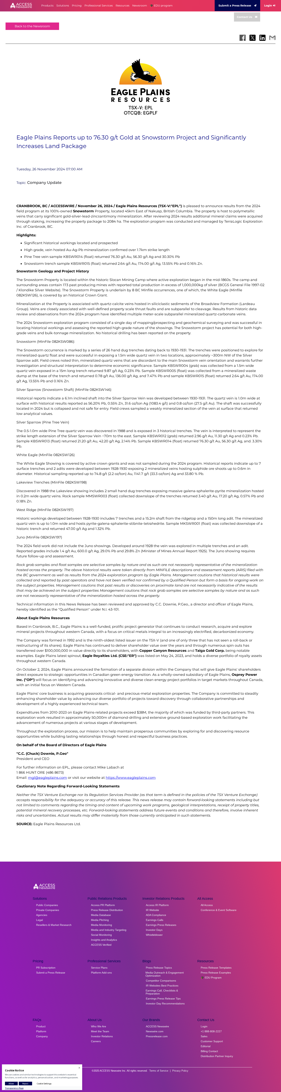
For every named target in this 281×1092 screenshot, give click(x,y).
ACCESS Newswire (157, 1026)
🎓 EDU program (161, 5)
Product (40, 1026)
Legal (39, 919)
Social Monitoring (101, 934)
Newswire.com (154, 1031)
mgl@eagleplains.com (47, 778)
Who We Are (98, 1026)
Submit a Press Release (234, 5)
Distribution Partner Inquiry (217, 1056)
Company (42, 1036)
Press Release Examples (216, 972)
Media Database (101, 915)
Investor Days (154, 929)
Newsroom (139, 5)
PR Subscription (45, 967)
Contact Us (244, 17)
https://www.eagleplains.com (131, 778)
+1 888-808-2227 (211, 1031)
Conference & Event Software (218, 910)
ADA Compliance (156, 915)
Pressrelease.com (157, 1036)
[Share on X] (252, 38)
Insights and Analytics (104, 939)
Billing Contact (209, 1051)
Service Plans (99, 967)
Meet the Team (100, 1031)
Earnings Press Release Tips (163, 998)
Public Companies (47, 905)
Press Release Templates (216, 967)
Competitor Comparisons (161, 980)
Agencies (41, 915)
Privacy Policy (180, 1070)
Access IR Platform (157, 905)
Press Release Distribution (107, 910)
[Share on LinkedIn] (262, 38)
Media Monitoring (101, 924)
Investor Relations (102, 1036)
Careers (96, 1041)
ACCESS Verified (101, 944)
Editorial (205, 1046)
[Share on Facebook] (243, 38)
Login (268, 5)
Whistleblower (154, 934)
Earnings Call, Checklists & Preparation (162, 992)
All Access (207, 905)
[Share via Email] (272, 38)
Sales (204, 1036)
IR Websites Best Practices (162, 985)
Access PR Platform (103, 905)
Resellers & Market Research (53, 924)
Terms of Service (158, 1070)
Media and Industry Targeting (108, 929)
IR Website (152, 910)
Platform (41, 1031)
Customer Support (212, 1041)
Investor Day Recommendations (165, 1003)
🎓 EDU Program (211, 977)
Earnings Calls (154, 919)
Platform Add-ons (101, 972)
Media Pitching (100, 919)
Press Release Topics (159, 967)
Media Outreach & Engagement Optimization (164, 974)
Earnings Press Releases (161, 924)
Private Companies (47, 910)
